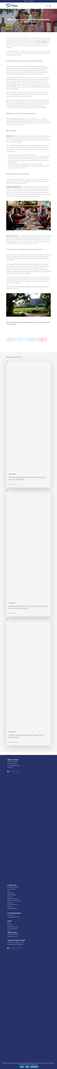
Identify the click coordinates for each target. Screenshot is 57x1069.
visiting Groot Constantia (17, 119)
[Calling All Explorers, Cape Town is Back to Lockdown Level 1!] (28, 553)
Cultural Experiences (12, 904)
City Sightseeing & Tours (13, 887)
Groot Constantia (19, 286)
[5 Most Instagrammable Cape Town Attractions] (28, 682)
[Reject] (55, 1065)
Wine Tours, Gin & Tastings (13, 900)
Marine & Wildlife (11, 895)
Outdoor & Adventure (12, 898)
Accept (22, 1066)
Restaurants (10, 902)
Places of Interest (11, 889)
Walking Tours (10, 893)
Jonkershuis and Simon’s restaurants (35, 286)
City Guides (28, 16)
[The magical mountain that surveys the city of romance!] (28, 424)
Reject (27, 1066)
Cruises (9, 891)
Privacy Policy (34, 1066)
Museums (9, 896)
